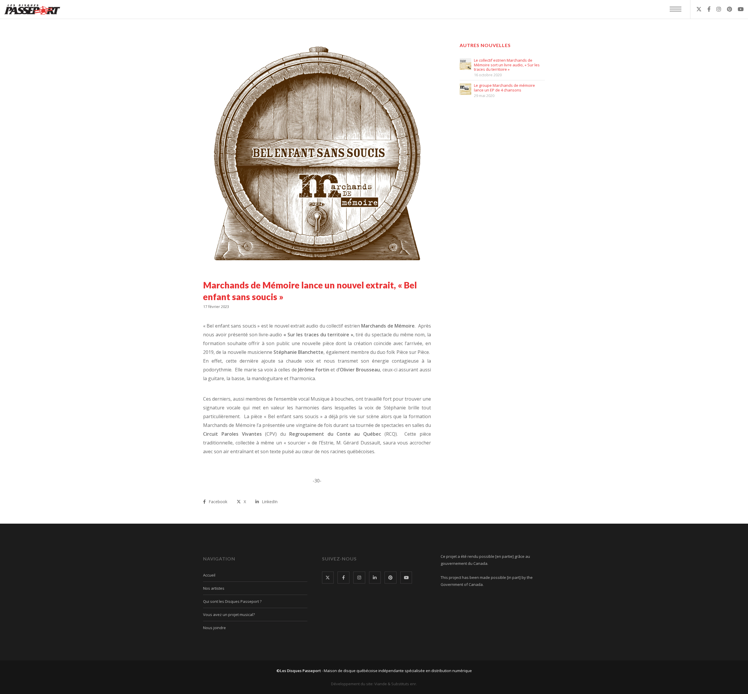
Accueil (209, 575)
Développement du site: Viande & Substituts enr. (374, 683)
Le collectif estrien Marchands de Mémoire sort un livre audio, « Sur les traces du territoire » (507, 65)
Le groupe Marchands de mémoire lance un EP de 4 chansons (504, 87)
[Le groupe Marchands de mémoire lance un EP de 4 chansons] (465, 89)
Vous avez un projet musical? (229, 614)
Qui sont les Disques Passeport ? (232, 601)
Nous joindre (214, 627)
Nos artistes (213, 588)
